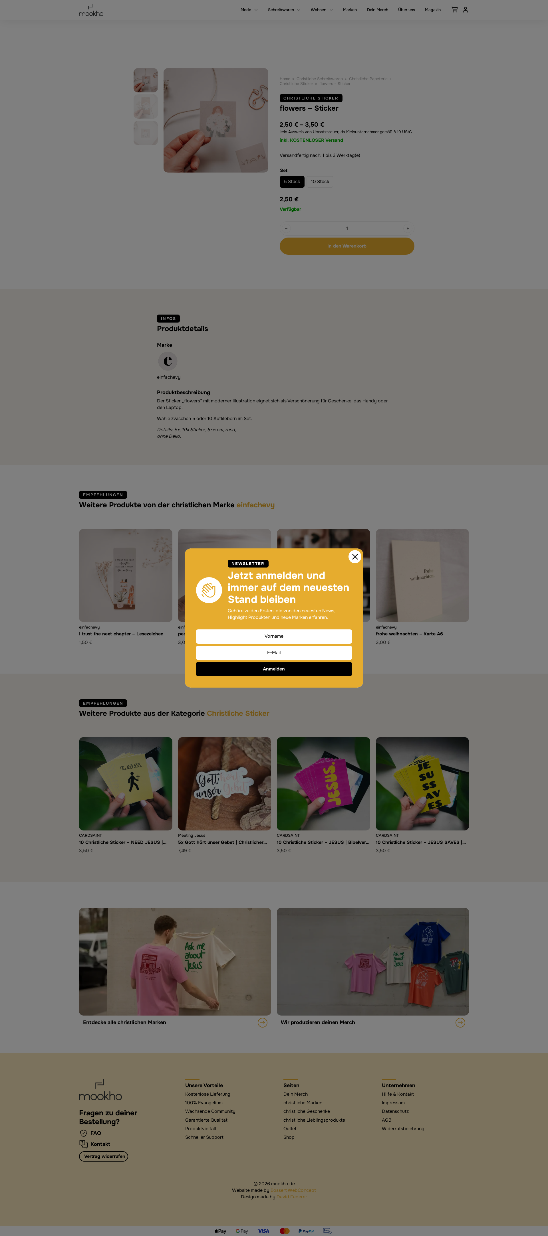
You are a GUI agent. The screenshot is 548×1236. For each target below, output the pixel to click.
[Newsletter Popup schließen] (355, 556)
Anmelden (274, 669)
